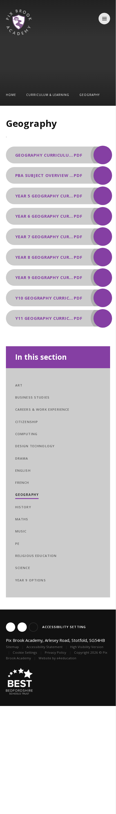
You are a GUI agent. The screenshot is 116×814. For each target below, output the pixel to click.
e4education (66, 658)
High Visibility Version (86, 647)
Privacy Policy (55, 652)
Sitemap (12, 647)
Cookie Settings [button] (25, 652)
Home (11, 95)
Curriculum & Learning (47, 95)
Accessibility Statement (44, 647)
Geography (89, 95)
